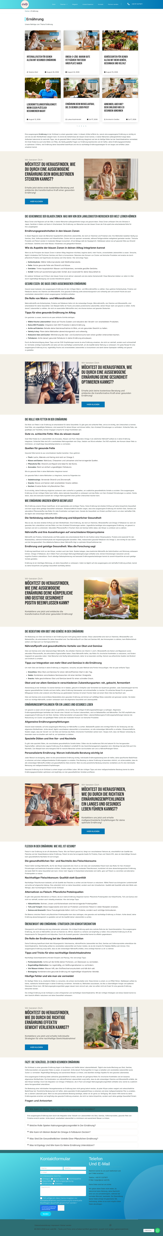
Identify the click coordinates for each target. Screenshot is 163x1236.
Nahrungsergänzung (64, 1181)
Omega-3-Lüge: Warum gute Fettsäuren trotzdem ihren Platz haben (77, 60)
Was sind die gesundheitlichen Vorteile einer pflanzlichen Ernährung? (64, 1138)
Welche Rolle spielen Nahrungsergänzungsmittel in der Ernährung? (63, 1125)
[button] (81, 1109)
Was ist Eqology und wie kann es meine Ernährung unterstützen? (62, 1145)
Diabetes (58, 1184)
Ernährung (54, 34)
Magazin (75, 4)
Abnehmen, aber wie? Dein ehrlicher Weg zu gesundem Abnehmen (114, 108)
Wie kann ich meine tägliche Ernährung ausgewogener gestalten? (62, 1109)
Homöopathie (75, 1179)
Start (53, 4)
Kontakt (100, 4)
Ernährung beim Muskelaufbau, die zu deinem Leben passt (80, 105)
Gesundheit (47, 1181)
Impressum (55, 1225)
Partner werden (113, 4)
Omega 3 (46, 1179)
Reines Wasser (59, 1179)
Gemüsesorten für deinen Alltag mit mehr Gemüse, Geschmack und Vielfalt (116, 60)
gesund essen (130, 81)
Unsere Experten (87, 4)
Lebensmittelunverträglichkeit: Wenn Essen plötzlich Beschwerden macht (42, 108)
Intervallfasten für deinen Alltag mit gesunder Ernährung (41, 58)
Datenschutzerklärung (42, 1225)
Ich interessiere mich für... (51, 1176)
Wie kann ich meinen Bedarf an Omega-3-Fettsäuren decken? (60, 1132)
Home (27, 11)
